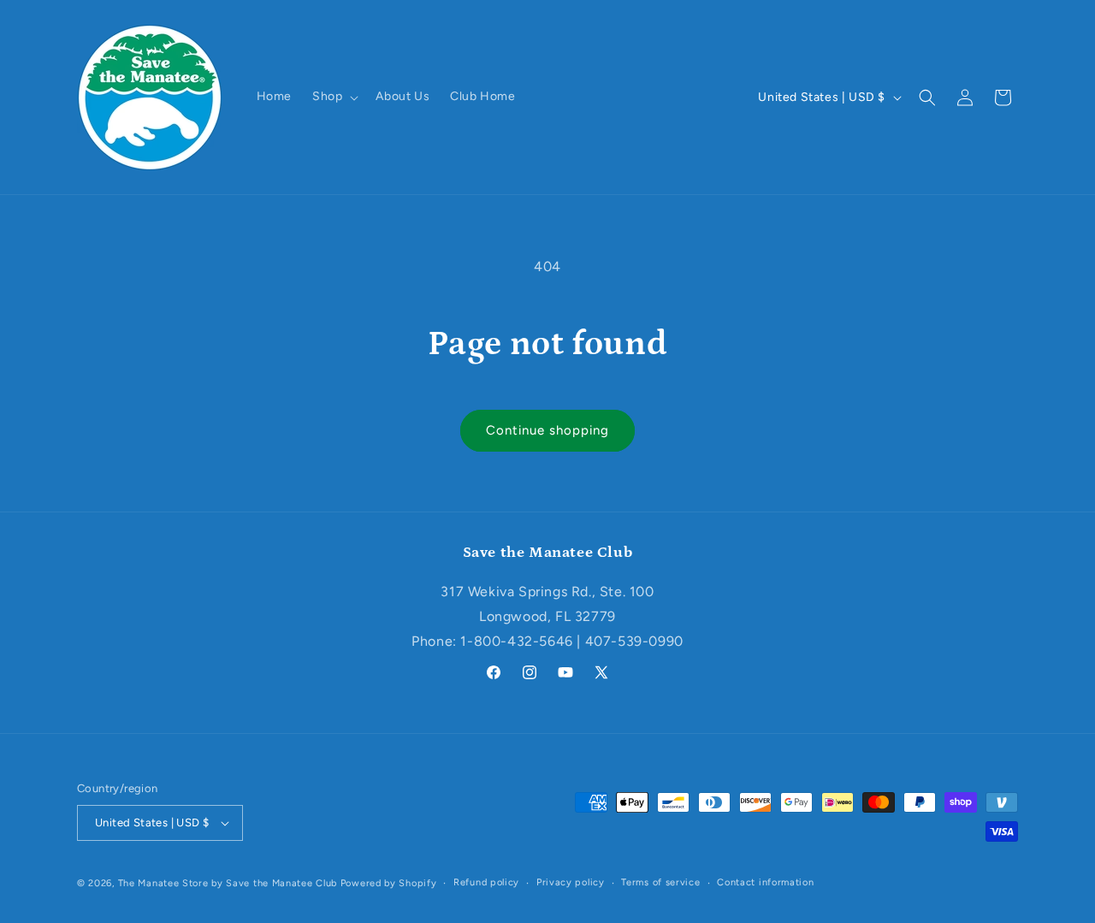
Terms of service (660, 882)
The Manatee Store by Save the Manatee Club (227, 883)
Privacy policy (570, 882)
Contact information (765, 882)
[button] (333, 97)
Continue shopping (547, 430)
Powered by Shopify (388, 883)
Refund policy (486, 882)
